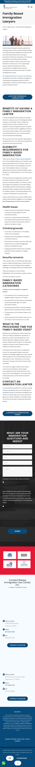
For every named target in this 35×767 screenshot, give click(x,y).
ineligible (19, 199)
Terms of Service (24, 479)
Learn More (22, 758)
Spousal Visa (11, 27)
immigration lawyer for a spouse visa (15, 76)
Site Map (14, 739)
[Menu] (31, 7)
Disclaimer (6, 479)
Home (4, 27)
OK (10, 758)
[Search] (27, 7)
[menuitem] (27, 7)
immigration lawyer (8, 392)
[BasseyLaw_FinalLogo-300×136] (14, 7)
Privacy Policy (14, 479)
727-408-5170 (10, 685)
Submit (17, 531)
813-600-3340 (10, 632)
